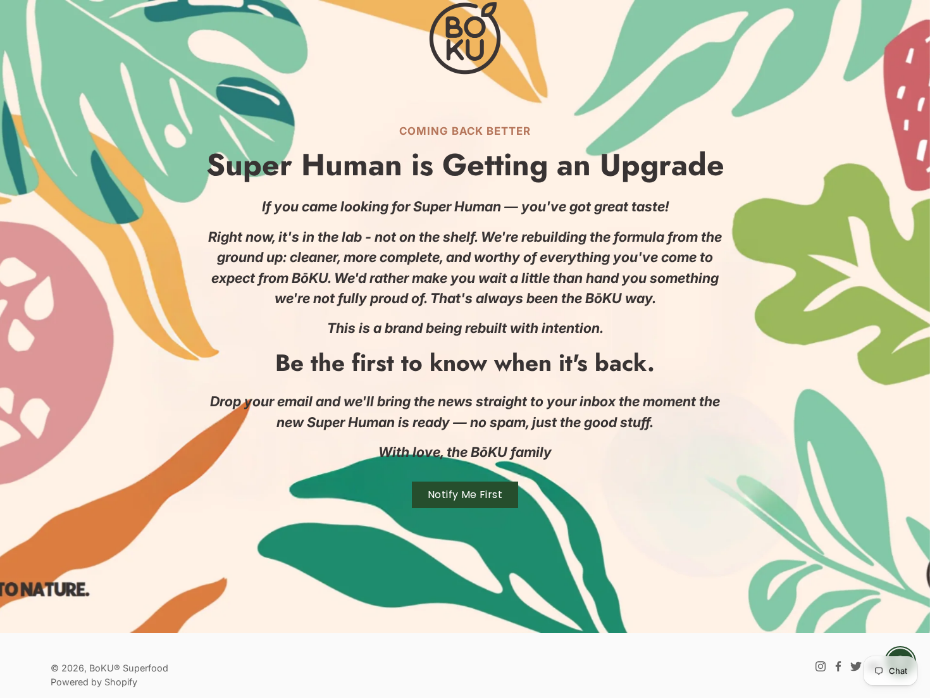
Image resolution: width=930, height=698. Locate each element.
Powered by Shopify (94, 681)
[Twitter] (856, 666)
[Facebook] (838, 666)
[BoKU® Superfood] (465, 38)
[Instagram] (820, 666)
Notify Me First (465, 494)
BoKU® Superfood (128, 668)
